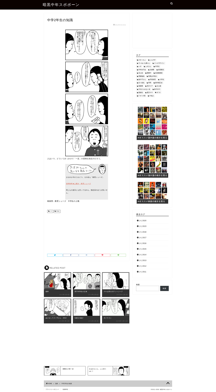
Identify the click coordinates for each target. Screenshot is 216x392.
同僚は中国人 (152, 76)
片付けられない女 (144, 89)
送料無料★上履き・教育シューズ (78, 184)
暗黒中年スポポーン (61, 4)
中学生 (57, 211)
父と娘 (159, 86)
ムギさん (148, 66)
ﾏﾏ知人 (151, 96)
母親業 (140, 86)
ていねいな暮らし (144, 63)
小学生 (162, 79)
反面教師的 (158, 73)
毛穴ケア (150, 86)
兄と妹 (140, 73)
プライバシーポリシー (52, 389)
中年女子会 (142, 70)
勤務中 (149, 73)
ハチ (50, 211)
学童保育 (153, 79)
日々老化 (141, 83)
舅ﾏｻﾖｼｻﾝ (157, 89)
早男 (149, 83)
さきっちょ (142, 60)
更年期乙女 (158, 83)
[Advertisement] (86, 232)
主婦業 (152, 70)
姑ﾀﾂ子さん (142, 79)
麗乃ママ (150, 92)
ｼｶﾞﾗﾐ (159, 92)
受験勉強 (141, 76)
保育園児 (161, 70)
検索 (138, 285)
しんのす (153, 60)
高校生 (140, 92)
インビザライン (159, 63)
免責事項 (65, 389)
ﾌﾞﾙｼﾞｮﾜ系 (141, 96)
